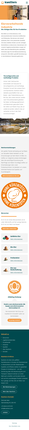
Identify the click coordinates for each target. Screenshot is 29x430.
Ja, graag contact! (14, 320)
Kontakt (5, 351)
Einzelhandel (6, 342)
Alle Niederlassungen (9, 387)
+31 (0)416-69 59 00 (7, 406)
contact (5, 412)
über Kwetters (7, 349)
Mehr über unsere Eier (9, 228)
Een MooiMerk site (14, 426)
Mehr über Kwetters (9, 391)
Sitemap (14, 423)
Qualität (5, 347)
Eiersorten (6, 338)
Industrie (5, 344)
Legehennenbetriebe (9, 340)
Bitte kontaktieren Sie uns (11, 176)
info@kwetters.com (7, 408)
